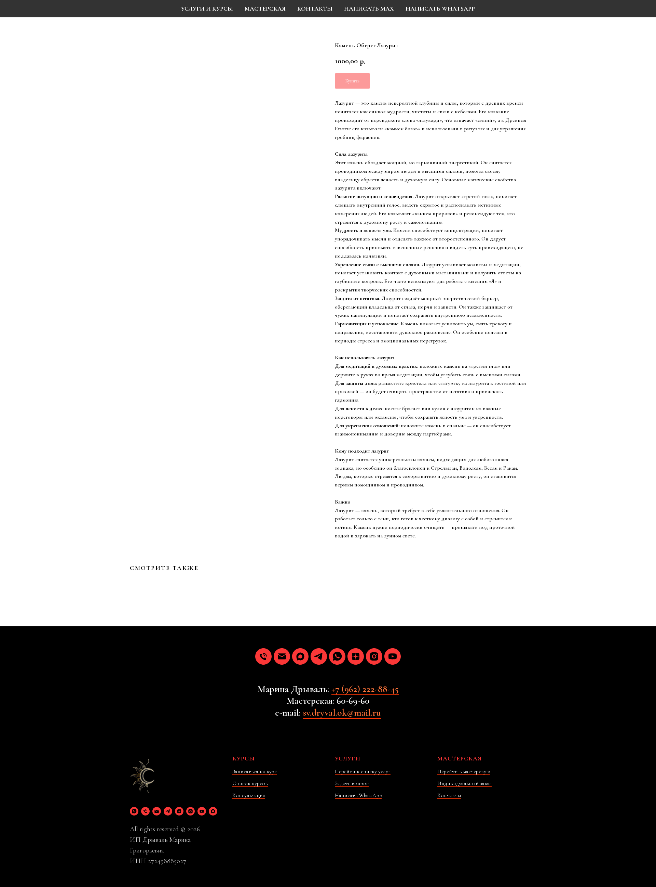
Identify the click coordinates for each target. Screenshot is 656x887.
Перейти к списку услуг (363, 771)
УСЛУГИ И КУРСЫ (207, 8)
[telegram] (319, 656)
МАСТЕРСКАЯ (265, 8)
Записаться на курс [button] (254, 771)
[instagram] (374, 656)
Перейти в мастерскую (463, 771)
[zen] (355, 656)
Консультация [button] (248, 795)
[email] (282, 656)
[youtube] (392, 656)
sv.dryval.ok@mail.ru (342, 712)
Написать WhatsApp (358, 795)
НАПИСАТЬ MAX (369, 8)
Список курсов (250, 783)
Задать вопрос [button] (352, 783)
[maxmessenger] (300, 656)
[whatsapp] (337, 656)
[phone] (263, 656)
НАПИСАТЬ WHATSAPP (440, 8)
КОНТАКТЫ (314, 8)
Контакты (449, 795)
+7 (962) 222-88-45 (365, 689)
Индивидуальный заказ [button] (464, 783)
